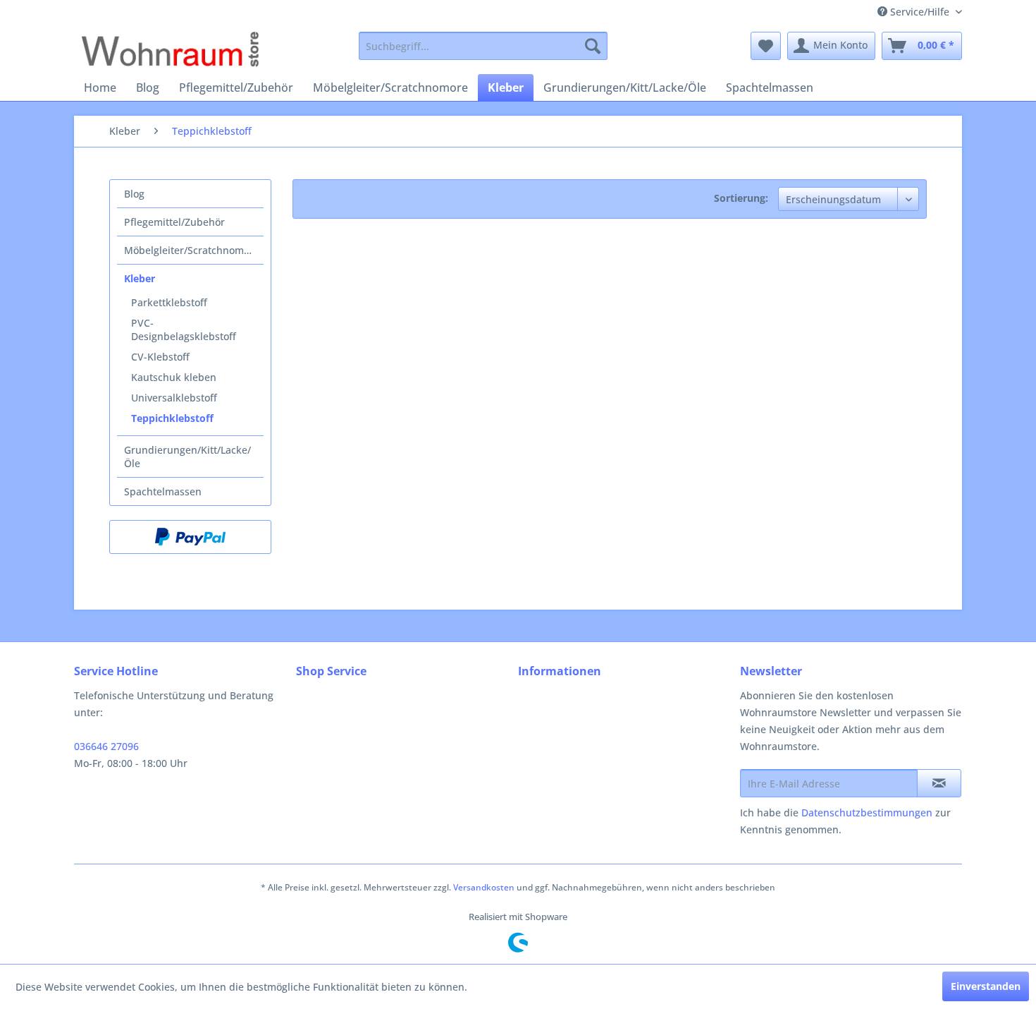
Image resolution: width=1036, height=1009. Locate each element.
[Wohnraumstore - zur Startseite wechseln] (170, 49)
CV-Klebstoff (160, 356)
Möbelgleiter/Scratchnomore (191, 250)
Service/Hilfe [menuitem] (919, 11)
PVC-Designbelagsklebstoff (183, 329)
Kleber (139, 278)
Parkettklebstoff (169, 302)
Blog (134, 193)
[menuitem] (483, 46)
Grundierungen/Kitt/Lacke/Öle (187, 456)
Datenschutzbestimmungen (866, 812)
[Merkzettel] (766, 46)
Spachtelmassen (163, 491)
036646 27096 (106, 746)
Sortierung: (741, 198)
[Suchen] (593, 46)
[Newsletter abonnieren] (939, 783)
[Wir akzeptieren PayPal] (190, 537)
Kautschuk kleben (173, 377)
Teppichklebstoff (172, 418)
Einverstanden (985, 986)
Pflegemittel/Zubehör (174, 222)
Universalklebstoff (174, 397)
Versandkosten (483, 887)
